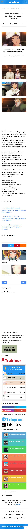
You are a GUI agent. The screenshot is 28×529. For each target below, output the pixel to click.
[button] (23, 245)
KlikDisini (18, 504)
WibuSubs (13, 526)
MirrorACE (9, 212)
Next (23, 282)
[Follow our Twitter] (20, 407)
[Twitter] (11, 245)
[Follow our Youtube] (20, 410)
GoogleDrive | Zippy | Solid (14, 227)
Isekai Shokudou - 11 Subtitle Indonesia (13, 275)
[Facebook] (5, 245)
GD (14, 235)
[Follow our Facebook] (8, 407)
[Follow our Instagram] (8, 410)
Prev (5, 282)
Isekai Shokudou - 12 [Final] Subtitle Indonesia (12, 261)
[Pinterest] (17, 245)
